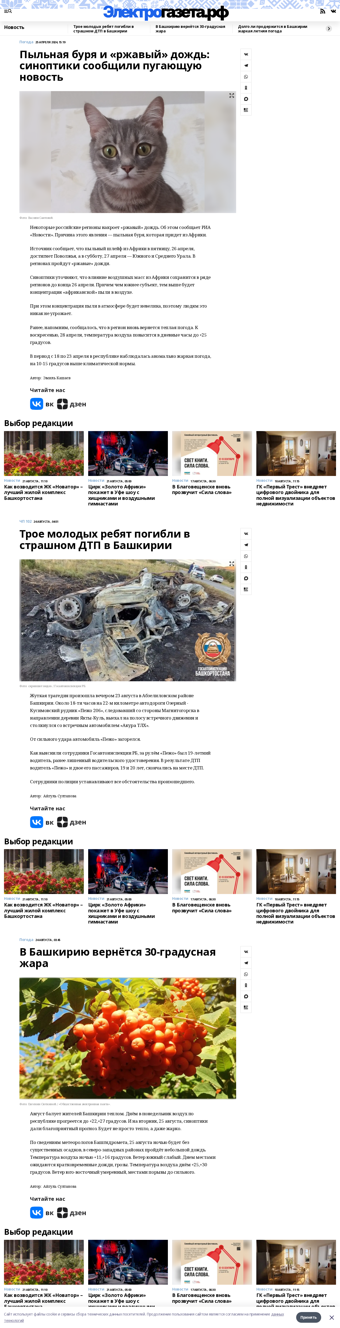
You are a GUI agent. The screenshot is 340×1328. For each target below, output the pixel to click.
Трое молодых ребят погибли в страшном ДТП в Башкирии (103, 28)
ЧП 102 (25, 521)
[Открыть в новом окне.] (42, 404)
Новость (14, 27)
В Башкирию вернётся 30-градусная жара (190, 28)
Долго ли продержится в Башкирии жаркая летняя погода (272, 28)
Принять (308, 1317)
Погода (26, 42)
